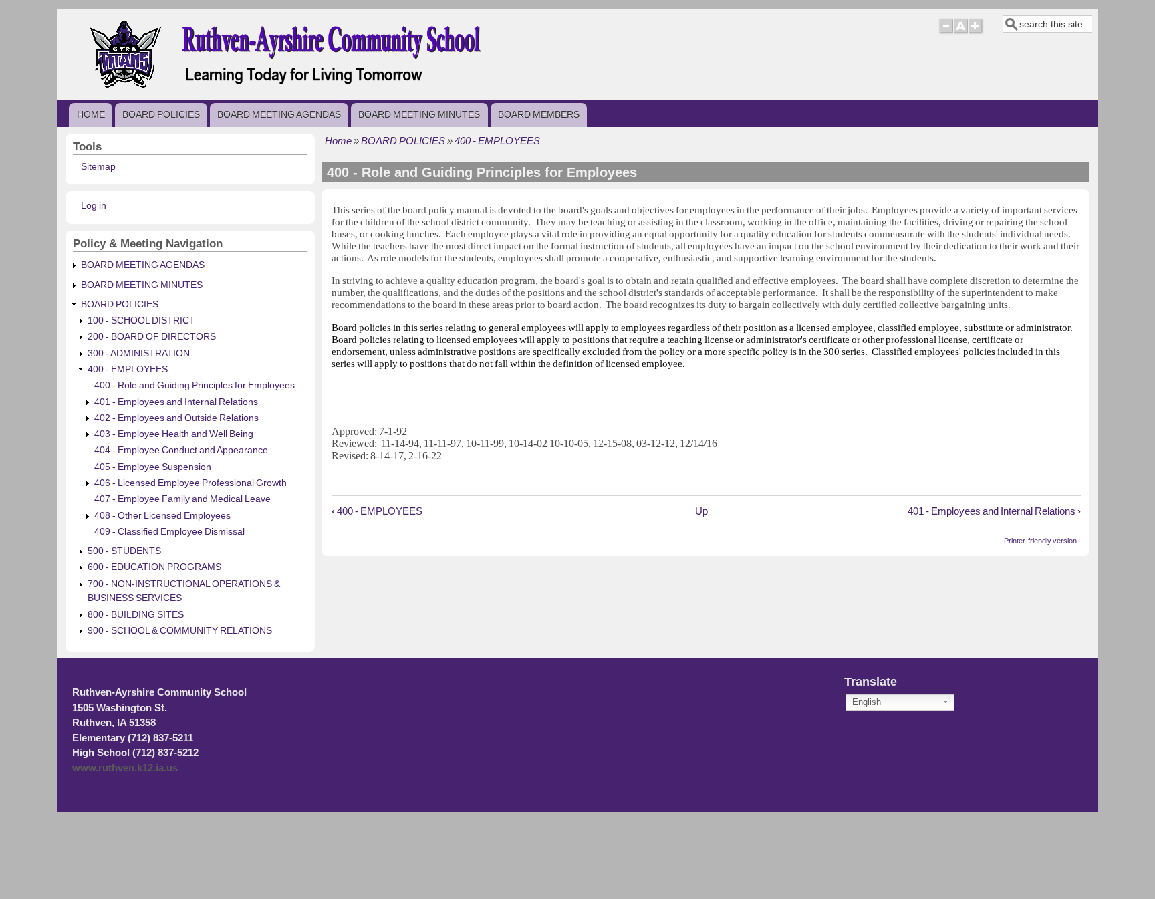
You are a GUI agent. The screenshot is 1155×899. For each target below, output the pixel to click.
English (866, 702)
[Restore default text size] (961, 32)
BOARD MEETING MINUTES (419, 114)
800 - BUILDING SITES (136, 615)
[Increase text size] (976, 32)
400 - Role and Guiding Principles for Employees (194, 385)
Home (91, 114)
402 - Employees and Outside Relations (176, 418)
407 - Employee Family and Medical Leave (182, 499)
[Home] (306, 89)
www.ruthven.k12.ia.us (125, 768)
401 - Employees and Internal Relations (994, 511)
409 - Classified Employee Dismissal (169, 532)
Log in (93, 206)
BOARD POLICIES (161, 114)
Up (701, 511)
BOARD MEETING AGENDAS (279, 114)
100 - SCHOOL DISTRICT (141, 320)
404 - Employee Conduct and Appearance (181, 450)
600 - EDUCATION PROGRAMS (154, 567)
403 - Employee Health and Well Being (173, 434)
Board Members (539, 114)
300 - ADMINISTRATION (139, 353)
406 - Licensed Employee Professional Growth (190, 483)
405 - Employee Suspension (152, 467)
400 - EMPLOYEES (497, 140)
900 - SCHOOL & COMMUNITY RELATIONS (180, 631)
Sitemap (98, 167)
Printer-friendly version (1040, 541)
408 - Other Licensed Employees (162, 516)
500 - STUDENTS (124, 551)
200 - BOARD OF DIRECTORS (152, 337)
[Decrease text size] (945, 32)
